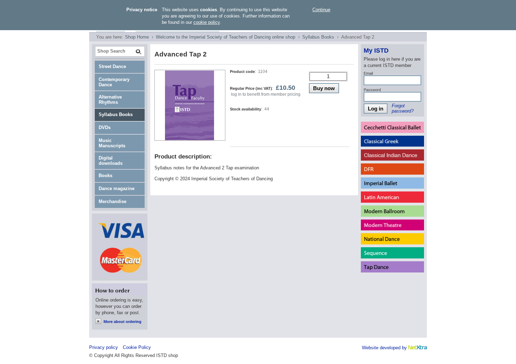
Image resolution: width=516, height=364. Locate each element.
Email (368, 73)
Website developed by (385, 347)
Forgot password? (403, 108)
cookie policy (206, 22)
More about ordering (122, 321)
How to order (119, 289)
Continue (321, 9)
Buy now (324, 88)
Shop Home (137, 37)
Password (372, 90)
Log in (375, 109)
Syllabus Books (318, 37)
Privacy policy (103, 347)
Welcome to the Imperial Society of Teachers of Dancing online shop (225, 37)
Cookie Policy (137, 347)
